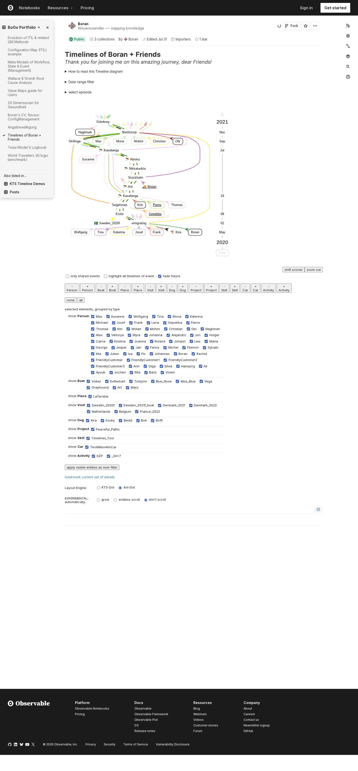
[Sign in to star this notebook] (305, 26)
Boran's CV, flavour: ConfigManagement (24, 117)
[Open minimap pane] (348, 46)
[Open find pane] (348, 66)
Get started (335, 7)
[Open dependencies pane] (348, 56)
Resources (58, 7)
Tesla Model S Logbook (27, 147)
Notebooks (29, 7)
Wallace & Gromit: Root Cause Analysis (26, 80)
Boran (83, 24)
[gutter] (40, 270)
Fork (294, 26)
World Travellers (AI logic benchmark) (28, 157)
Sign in (306, 7)
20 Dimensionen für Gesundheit (23, 105)
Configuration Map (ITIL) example (27, 52)
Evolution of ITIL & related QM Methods (28, 40)
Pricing (87, 7)
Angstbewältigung (22, 127)
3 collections (104, 39)
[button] (62, 48)
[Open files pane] (348, 25)
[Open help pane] (348, 77)
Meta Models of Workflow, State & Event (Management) (29, 66)
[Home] (29, 718)
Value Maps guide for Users (25, 92)
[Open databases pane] (348, 36)
